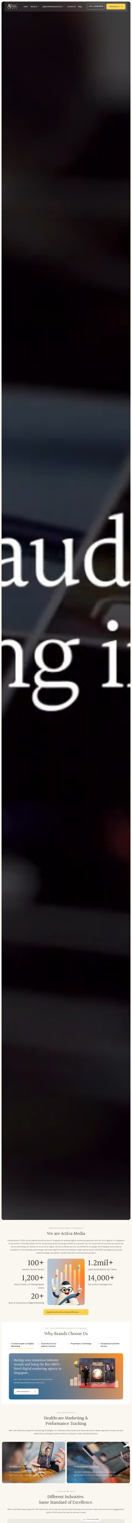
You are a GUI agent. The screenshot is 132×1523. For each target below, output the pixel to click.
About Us (33, 6)
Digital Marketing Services (52, 6)
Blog (80, 6)
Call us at (96, 6)
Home (26, 6)
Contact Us (71, 6)
